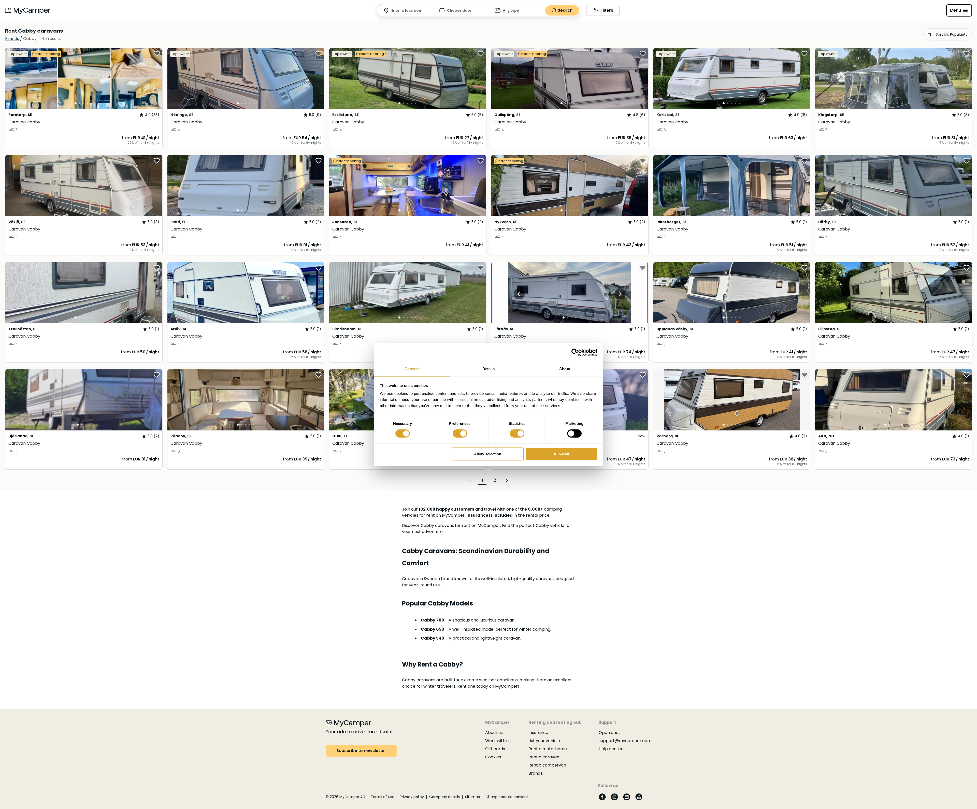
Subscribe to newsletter (361, 751)
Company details (444, 796)
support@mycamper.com (625, 741)
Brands (535, 773)
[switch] (460, 433)
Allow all (561, 454)
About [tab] (564, 369)
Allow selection (487, 454)
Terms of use (382, 796)
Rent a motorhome (547, 749)
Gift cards (495, 749)
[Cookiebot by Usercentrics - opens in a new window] (575, 352)
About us (494, 732)
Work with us (498, 741)
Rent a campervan (547, 765)
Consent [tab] (412, 369)
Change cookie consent (506, 796)
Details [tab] (488, 369)
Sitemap (472, 796)
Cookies (493, 757)
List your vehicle (544, 741)
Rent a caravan (543, 757)
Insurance (538, 732)
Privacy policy (412, 796)
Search (565, 10)
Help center (611, 749)
